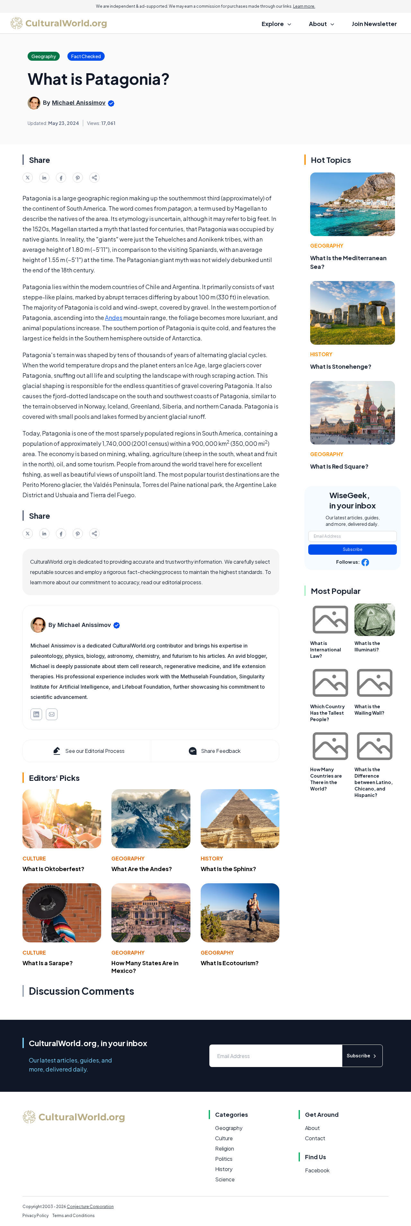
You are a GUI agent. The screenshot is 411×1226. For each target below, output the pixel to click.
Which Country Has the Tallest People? (327, 712)
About (312, 1128)
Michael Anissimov (79, 102)
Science (225, 1179)
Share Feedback (220, 750)
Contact (315, 1138)
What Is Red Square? (339, 466)
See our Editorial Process (95, 750)
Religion (224, 1148)
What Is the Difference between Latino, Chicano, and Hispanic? (373, 782)
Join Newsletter (374, 23)
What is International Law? (325, 649)
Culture (34, 858)
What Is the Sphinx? (228, 868)
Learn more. (304, 6)
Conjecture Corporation (90, 1206)
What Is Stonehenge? (341, 366)
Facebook (317, 1170)
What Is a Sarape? (47, 962)
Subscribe (353, 549)
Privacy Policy (35, 1215)
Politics (223, 1158)
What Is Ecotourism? (230, 962)
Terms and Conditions (73, 1215)
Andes (113, 317)
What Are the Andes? (141, 868)
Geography (127, 858)
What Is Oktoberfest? (53, 868)
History (212, 858)
